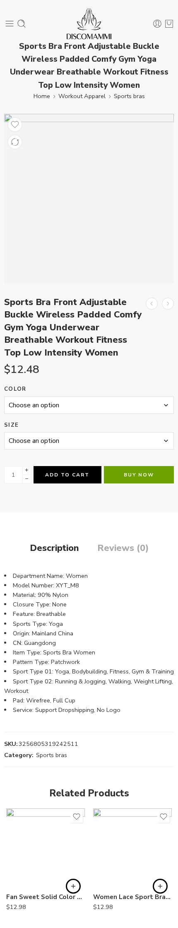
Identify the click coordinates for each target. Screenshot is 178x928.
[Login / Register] (157, 24)
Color (15, 389)
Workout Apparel (82, 96)
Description (54, 548)
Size (11, 425)
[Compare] (15, 142)
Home (42, 96)
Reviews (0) (123, 548)
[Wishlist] (15, 124)
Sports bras (129, 96)
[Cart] (169, 24)
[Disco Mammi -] (89, 23)
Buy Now (139, 474)
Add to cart (67, 474)
